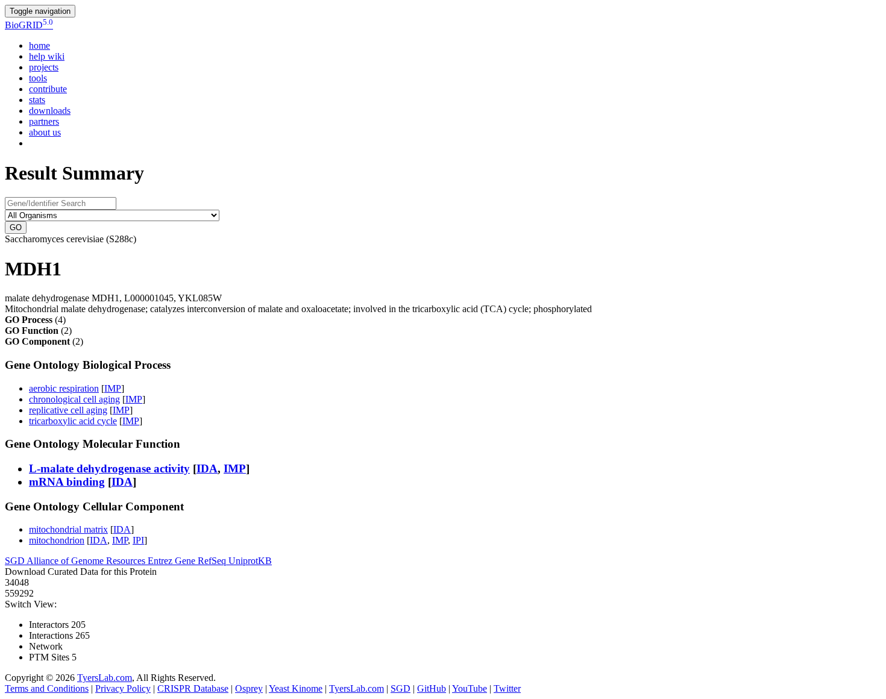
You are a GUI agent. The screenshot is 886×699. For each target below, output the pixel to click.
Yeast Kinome (295, 688)
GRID (29, 25)
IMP (112, 388)
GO (16, 227)
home (39, 45)
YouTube (469, 688)
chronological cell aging (74, 399)
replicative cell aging (68, 410)
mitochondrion (56, 540)
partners (44, 121)
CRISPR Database (192, 688)
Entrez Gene (173, 561)
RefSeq (213, 561)
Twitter (507, 688)
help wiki (46, 56)
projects (43, 67)
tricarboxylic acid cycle (73, 421)
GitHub (431, 688)
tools (38, 78)
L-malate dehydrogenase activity (109, 468)
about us (45, 132)
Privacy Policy (123, 688)
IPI (138, 540)
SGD (16, 561)
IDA (207, 468)
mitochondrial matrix (68, 529)
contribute (48, 89)
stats (37, 100)
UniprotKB (250, 561)
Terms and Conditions (47, 688)
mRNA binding (67, 481)
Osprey (249, 688)
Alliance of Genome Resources (87, 561)
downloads (50, 110)
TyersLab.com (104, 677)
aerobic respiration (64, 388)
